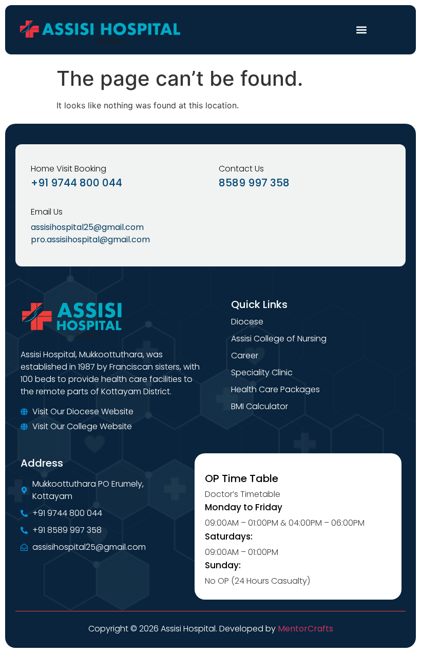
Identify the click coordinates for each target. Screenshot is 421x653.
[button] (361, 30)
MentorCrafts (305, 629)
